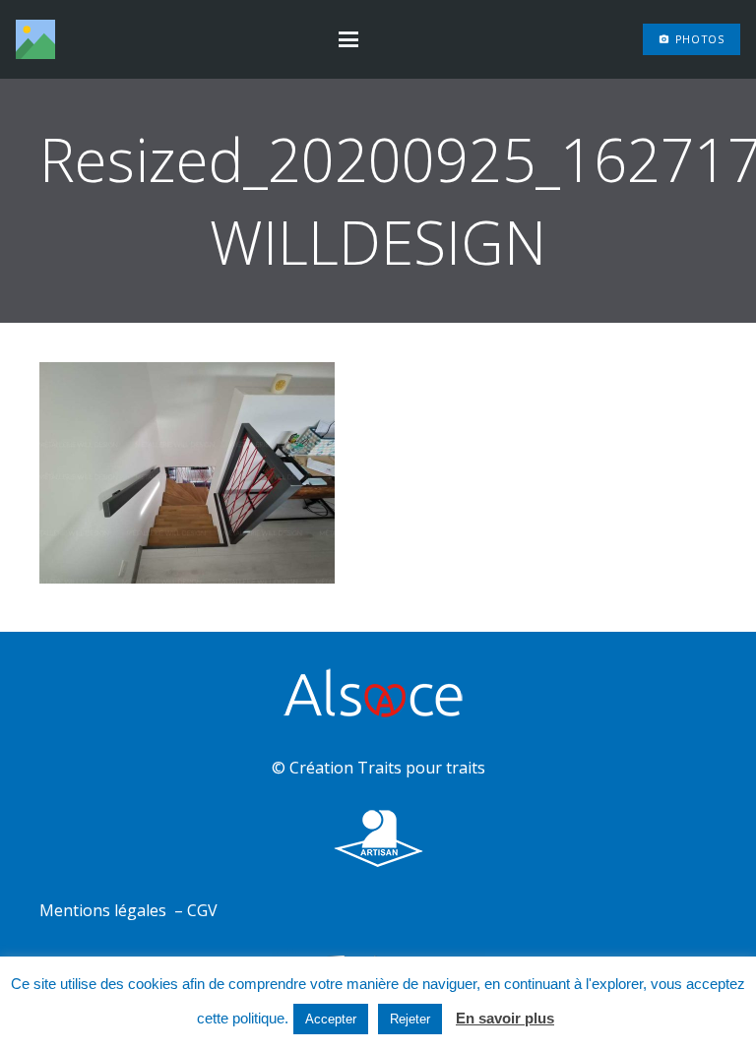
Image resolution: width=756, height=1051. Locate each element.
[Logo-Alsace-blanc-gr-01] (378, 696)
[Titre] (35, 39)
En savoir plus (505, 1018)
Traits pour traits (421, 767)
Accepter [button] (330, 1019)
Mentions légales (104, 910)
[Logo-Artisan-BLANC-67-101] (378, 839)
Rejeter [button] (410, 1019)
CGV (202, 910)
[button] (348, 39)
